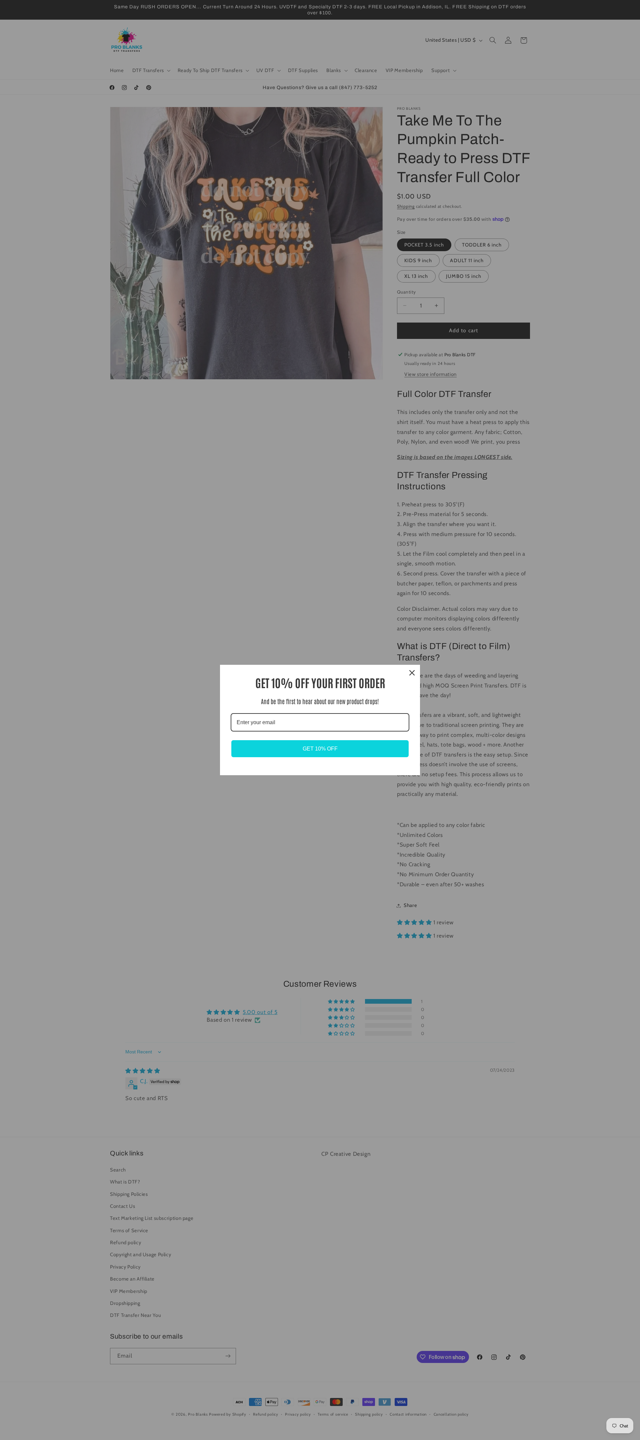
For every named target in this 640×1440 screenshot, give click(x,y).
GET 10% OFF (320, 749)
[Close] (412, 673)
